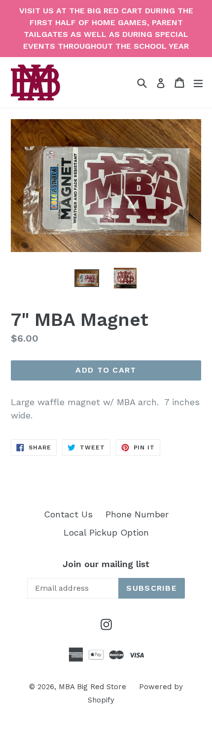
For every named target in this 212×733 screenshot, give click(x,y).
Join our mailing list (106, 564)
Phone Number (137, 514)
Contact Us (68, 514)
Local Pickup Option (106, 532)
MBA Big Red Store (92, 686)
